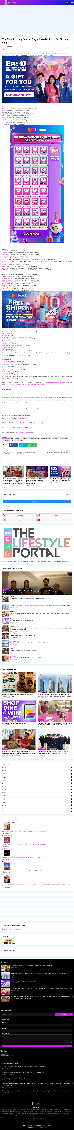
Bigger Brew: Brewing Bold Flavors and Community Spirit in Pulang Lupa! (17, 695)
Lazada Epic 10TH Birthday (60, 438)
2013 (37, 808)
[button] (68, 3)
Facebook (14, 445)
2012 (37, 812)
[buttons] (31, 1119)
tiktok (56, 515)
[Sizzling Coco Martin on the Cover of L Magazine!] (5, 651)
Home (4, 35)
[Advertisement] (37, 19)
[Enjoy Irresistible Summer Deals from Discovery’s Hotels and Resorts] (5, 643)
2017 (37, 796)
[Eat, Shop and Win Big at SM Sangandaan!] (5, 621)
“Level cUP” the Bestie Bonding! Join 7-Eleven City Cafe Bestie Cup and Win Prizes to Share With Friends (55, 723)
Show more (68, 463)
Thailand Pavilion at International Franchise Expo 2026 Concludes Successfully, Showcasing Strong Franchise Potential (37, 1091)
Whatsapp (33, 445)
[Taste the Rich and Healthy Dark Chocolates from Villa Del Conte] (5, 658)
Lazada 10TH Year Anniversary (30, 438)
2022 (37, 780)
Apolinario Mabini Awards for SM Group (13, 1078)
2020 (37, 786)
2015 (37, 802)
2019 (37, 790)
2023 (37, 777)
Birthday (10, 438)
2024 (37, 774)
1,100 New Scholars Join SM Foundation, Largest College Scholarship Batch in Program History (53, 752)
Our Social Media (40, 1125)
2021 (37, 783)
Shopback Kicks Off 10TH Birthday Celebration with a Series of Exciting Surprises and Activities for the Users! (36, 481)
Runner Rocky (8, 835)
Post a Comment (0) (37, 501)
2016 (37, 799)
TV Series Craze (8, 875)
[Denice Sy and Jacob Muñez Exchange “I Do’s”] (5, 636)
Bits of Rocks (8, 862)
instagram (20, 520)
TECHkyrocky (8, 849)
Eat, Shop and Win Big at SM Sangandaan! (14, 723)
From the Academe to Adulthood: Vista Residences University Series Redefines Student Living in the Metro (55, 695)
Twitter (24, 445)
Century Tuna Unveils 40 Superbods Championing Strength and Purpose (23, 844)
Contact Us (30, 1125)
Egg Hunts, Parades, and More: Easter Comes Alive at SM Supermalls (22, 871)
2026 (37, 767)
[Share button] (39, 445)
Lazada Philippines (12, 35)
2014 (37, 805)
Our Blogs (48, 1125)
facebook (20, 515)
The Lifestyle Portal (9, 822)
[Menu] (2, 3)
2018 (37, 793)
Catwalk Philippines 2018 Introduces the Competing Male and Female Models (24, 1066)
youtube (56, 520)
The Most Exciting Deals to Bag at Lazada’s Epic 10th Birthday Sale (60, 479)
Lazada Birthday (45, 438)
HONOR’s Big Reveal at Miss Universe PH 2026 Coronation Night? (21, 857)
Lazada (17, 438)
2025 (37, 771)
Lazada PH (6, 440)
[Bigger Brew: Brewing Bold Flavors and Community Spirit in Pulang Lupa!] (5, 599)
